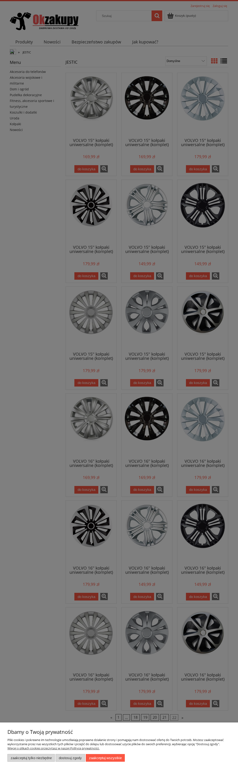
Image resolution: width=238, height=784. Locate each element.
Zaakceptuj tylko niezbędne (31, 758)
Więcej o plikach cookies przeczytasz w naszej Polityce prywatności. (53, 748)
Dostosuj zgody (70, 758)
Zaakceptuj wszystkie (105, 758)
